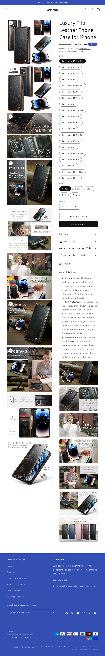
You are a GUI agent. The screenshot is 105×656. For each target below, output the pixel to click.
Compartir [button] (66, 264)
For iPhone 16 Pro (70, 67)
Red (64, 195)
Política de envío (72, 650)
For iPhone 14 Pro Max (72, 110)
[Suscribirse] (53, 613)
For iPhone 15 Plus (71, 98)
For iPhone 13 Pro (70, 141)
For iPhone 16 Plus (71, 73)
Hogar (9, 566)
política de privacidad (16, 578)
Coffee (65, 189)
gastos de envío (85, 48)
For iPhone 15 (68, 104)
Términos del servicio (90, 647)
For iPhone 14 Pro (70, 116)
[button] (6, 10)
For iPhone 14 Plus (71, 122)
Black (77, 189)
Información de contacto (89, 650)
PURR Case (23, 647)
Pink (75, 195)
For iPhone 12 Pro (70, 159)
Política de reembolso (54, 647)
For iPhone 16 (68, 79)
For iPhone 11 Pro (70, 178)
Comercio (11, 572)
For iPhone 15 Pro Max (72, 85)
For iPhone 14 (68, 129)
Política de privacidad (72, 647)
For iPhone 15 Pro (70, 92)
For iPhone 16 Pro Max (72, 61)
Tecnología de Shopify (35, 647)
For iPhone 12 (68, 165)
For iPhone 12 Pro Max (72, 153)
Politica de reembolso (16, 584)
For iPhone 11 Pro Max (72, 172)
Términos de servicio (16, 597)
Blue (89, 189)
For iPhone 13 (68, 147)
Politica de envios (14, 590)
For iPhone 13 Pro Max (72, 135)
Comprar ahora (78, 224)
